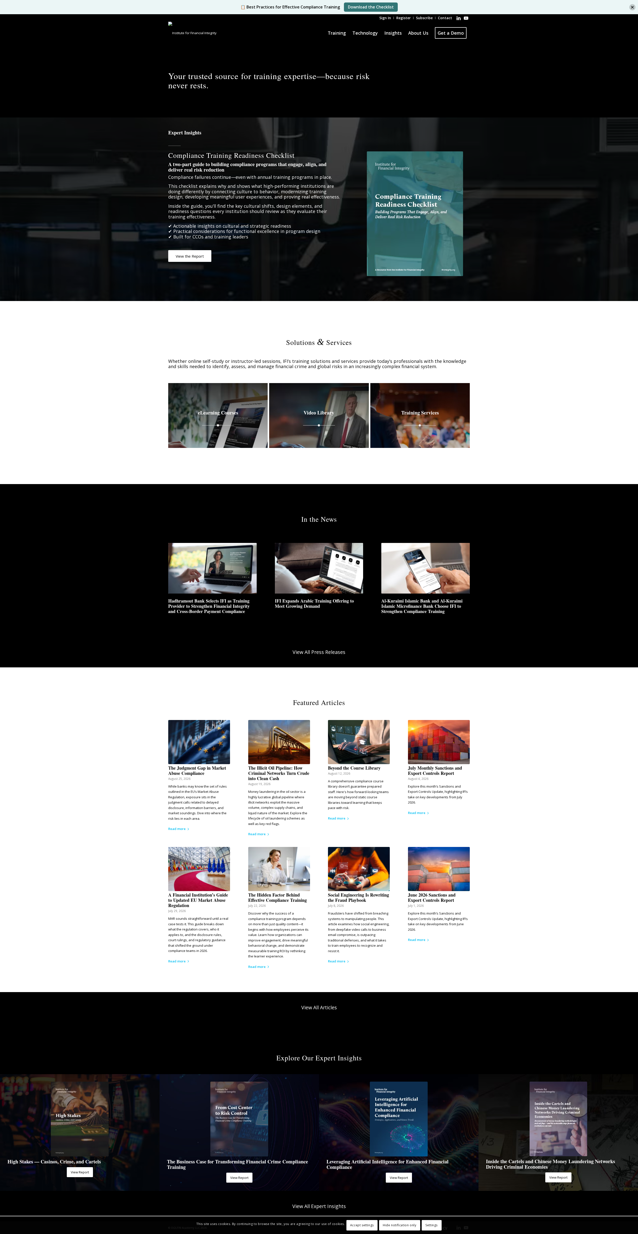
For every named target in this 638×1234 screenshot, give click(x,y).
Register (403, 17)
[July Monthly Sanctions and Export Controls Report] (439, 742)
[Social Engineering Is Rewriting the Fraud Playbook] (359, 869)
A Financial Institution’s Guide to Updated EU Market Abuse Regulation (198, 900)
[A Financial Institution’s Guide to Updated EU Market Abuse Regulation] (199, 869)
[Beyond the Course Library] (359, 742)
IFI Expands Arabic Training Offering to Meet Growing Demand (314, 603)
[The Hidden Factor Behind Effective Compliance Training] (279, 869)
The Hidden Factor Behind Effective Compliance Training (277, 897)
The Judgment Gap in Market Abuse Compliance (197, 770)
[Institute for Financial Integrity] (192, 33)
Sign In (385, 17)
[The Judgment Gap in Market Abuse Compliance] (199, 742)
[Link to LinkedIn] (458, 18)
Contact (445, 17)
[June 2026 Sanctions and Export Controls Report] (439, 869)
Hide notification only (399, 1225)
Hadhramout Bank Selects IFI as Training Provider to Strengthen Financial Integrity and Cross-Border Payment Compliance (209, 606)
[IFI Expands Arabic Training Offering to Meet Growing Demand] (319, 568)
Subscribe (424, 17)
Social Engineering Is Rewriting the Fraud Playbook (358, 897)
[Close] (632, 7)
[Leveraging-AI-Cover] (399, 1119)
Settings (431, 1225)
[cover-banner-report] (558, 1119)
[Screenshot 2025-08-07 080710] (80, 1119)
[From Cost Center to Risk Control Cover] (239, 1119)
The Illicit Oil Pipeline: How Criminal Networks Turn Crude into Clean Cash (278, 773)
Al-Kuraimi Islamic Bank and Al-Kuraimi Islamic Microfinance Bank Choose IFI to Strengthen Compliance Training (422, 606)
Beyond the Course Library (354, 768)
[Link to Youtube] (466, 18)
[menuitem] (385, 18)
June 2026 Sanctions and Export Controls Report (432, 897)
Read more (177, 828)
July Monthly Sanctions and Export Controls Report (435, 770)
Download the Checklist (371, 7)
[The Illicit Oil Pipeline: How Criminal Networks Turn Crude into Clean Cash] (279, 742)
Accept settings (362, 1225)
